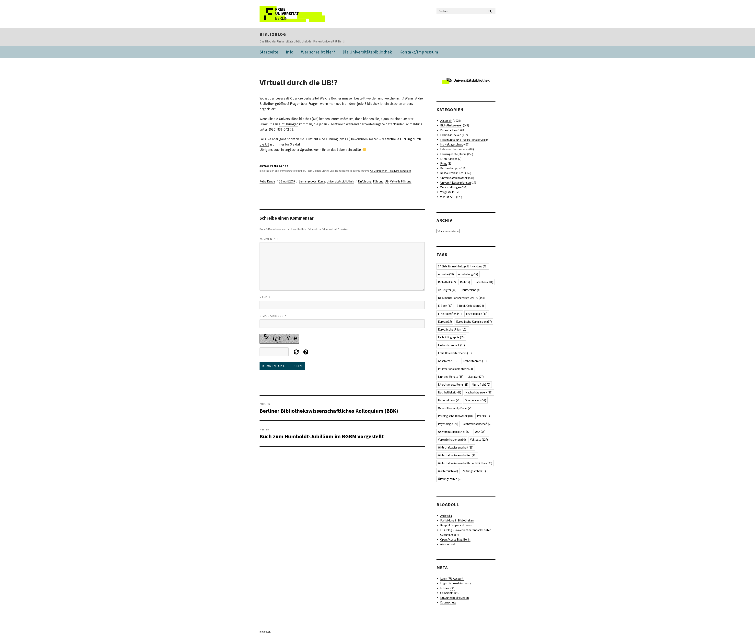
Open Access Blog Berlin (455, 540)
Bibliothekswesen (451, 125)
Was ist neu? (448, 197)
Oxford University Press (455, 408)
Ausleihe (446, 274)
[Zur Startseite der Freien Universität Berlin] (292, 14)
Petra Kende (267, 181)
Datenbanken (448, 130)
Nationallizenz (449, 400)
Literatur (476, 377)
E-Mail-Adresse (273, 316)
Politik (483, 416)
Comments (449, 593)
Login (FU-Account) (452, 579)
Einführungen (288, 124)
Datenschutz (448, 602)
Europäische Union (453, 330)
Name (265, 297)
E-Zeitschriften (450, 314)
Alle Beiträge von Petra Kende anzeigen (390, 170)
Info (290, 52)
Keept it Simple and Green (456, 525)
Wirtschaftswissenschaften (457, 455)
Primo (443, 164)
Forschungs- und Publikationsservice (463, 140)
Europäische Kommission (474, 322)
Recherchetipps (450, 168)
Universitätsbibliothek (340, 181)
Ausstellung (468, 274)
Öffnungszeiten (450, 479)
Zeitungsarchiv (474, 471)
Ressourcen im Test (452, 173)
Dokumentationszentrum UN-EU (461, 298)
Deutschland (471, 290)
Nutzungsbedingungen (454, 598)
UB (387, 181)
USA (480, 432)
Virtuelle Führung (400, 181)
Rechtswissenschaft (477, 424)
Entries (447, 588)
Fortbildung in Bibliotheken (457, 520)
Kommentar (269, 239)
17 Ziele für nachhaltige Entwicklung (462, 266)
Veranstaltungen (450, 187)
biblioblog (273, 34)
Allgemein (446, 121)
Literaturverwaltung (453, 385)
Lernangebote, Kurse (312, 181)
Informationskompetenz (455, 369)
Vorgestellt (447, 192)
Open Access (475, 400)
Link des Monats (450, 377)
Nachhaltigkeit (449, 392)
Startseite (269, 52)
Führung (378, 181)
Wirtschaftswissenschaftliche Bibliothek (465, 463)
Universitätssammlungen (455, 183)
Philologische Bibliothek (455, 416)
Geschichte (448, 361)
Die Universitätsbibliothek (367, 52)
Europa (445, 322)
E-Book (445, 306)
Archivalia (446, 516)
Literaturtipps (449, 159)
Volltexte (479, 440)
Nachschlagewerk (478, 392)
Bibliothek (447, 282)
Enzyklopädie (476, 314)
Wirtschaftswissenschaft (455, 447)
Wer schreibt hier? (318, 52)
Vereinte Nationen (452, 440)
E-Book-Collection (470, 306)
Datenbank (483, 282)
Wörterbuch (448, 471)
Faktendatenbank (451, 345)
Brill (465, 282)
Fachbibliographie (451, 337)
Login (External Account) (455, 583)
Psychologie (448, 424)
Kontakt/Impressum (419, 52)
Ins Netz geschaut (451, 144)
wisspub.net (447, 544)
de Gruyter (447, 290)
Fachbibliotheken (450, 135)
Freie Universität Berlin (455, 353)
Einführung (365, 181)
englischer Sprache (298, 149)
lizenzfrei (481, 385)
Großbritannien (475, 361)
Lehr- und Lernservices (454, 149)
